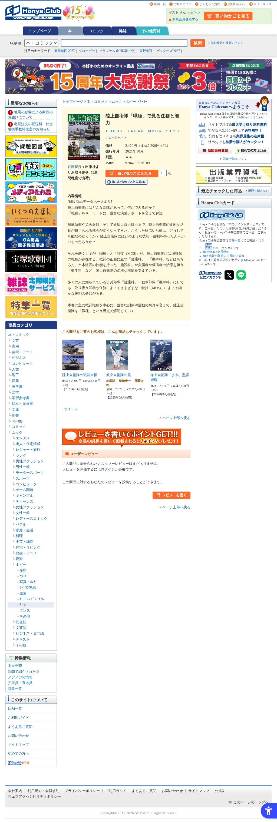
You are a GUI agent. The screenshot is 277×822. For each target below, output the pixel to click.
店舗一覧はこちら (234, 158)
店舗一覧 (160, 4)
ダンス (24, 610)
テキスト (23, 639)
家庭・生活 (24, 530)
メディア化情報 (20, 677)
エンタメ (23, 438)
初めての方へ (18, 753)
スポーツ (23, 478)
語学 (15, 392)
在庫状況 (75, 167)
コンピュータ (22, 364)
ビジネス (19, 358)
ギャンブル (24, 495)
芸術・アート (22, 352)
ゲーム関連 (24, 490)
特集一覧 (15, 689)
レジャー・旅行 (28, 450)
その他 (17, 421)
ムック (17, 432)
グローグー (87, 51)
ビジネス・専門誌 (30, 633)
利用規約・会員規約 (43, 791)
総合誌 (21, 622)
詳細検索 (217, 42)
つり (23, 576)
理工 (15, 375)
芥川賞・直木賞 (20, 683)
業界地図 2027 (64, 51)
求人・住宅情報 (28, 444)
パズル (21, 524)
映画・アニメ (26, 553)
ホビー (21, 564)
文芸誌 (21, 628)
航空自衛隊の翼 (118, 375)
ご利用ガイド (183, 4)
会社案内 (15, 791)
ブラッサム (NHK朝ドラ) (117, 51)
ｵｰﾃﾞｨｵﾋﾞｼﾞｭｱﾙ (31, 599)
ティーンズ (24, 501)
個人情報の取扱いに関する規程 (224, 255)
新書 (15, 415)
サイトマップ (263, 4)
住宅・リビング (28, 547)
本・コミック (18, 335)
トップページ (39, 31)
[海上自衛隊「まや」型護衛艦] (161, 368)
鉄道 (23, 593)
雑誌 (123, 31)
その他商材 (150, 31)
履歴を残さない (258, 190)
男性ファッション (30, 461)
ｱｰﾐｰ (23, 605)
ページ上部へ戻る (176, 418)
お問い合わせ (237, 4)
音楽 (19, 559)
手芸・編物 (24, 541)
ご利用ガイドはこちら (249, 117)
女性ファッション (30, 507)
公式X (219, 791)
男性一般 (23, 467)
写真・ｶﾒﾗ (27, 582)
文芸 (15, 341)
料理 (19, 536)
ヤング (21, 455)
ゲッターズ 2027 (168, 51)
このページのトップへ (251, 802)
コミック (96, 31)
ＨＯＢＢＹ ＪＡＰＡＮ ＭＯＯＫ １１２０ (142, 131)
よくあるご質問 (209, 4)
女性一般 (23, 513)
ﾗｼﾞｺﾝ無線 (27, 587)
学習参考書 (20, 398)
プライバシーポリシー (82, 791)
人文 (15, 369)
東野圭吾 (145, 51)
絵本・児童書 (22, 404)
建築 (15, 381)
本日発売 (15, 666)
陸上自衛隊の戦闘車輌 (79, 375)
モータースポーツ (30, 472)
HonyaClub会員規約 (216, 251)
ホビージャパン (115, 137)
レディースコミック (31, 518)
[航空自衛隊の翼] (117, 368)
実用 (15, 346)
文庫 (15, 409)
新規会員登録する (185, 19)
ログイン (194, 12)
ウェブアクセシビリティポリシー (34, 796)
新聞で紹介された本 (23, 671)
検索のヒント (234, 42)
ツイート (71, 409)
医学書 (17, 387)
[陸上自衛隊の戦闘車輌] (73, 368)
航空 (23, 570)
